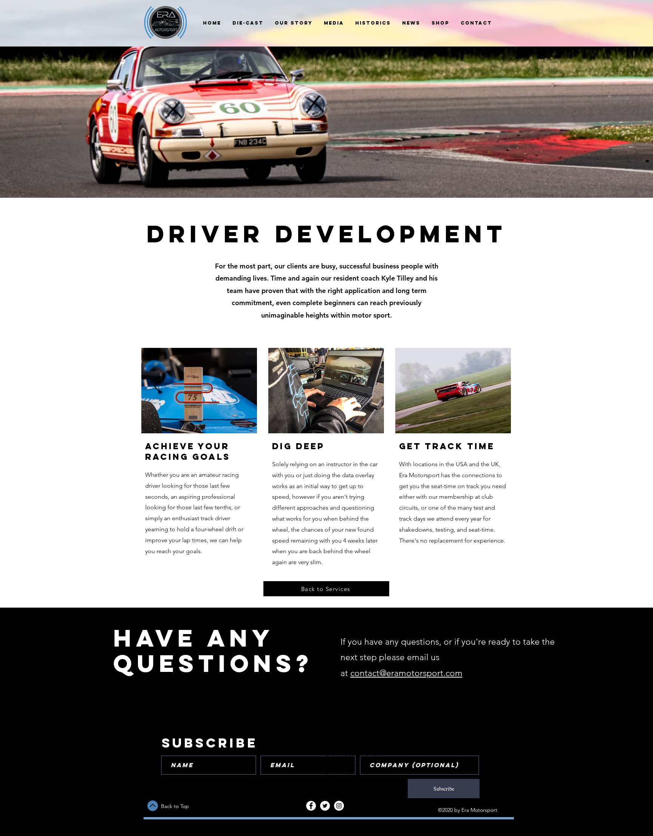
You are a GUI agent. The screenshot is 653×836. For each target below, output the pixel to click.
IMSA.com (372, 753)
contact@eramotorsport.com (406, 673)
